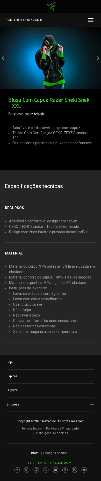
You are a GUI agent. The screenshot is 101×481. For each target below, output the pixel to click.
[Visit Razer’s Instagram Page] (26, 470)
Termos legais (31, 428)
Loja (10, 362)
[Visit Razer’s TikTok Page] (65, 470)
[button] (7, 6)
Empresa (13, 404)
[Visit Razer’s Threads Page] (36, 470)
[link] (51, 6)
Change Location (56, 453)
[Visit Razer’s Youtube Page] (55, 470)
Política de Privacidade (62, 428)
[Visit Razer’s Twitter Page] (45, 470)
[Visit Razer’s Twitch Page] (74, 470)
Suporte (12, 390)
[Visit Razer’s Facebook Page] (17, 470)
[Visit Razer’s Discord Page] (84, 470)
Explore (12, 376)
